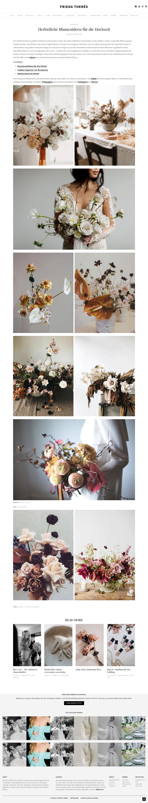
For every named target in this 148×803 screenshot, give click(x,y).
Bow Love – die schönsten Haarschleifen (25, 670)
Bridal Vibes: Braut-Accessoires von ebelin (54, 670)
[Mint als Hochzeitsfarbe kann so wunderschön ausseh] (133, 728)
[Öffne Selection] (34, 15)
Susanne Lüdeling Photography (29, 607)
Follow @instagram (74, 713)
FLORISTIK (74, 24)
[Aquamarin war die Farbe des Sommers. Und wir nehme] (38, 728)
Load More (74, 688)
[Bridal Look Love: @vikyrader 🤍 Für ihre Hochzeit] (14, 728)
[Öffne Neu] (14, 15)
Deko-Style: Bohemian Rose (88, 669)
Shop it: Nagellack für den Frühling (118, 670)
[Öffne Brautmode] (62, 15)
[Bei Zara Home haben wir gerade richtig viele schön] (86, 728)
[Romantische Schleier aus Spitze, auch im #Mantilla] (110, 728)
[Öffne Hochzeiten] (87, 15)
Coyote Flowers (25, 502)
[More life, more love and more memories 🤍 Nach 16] (62, 728)
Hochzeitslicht (22, 507)
